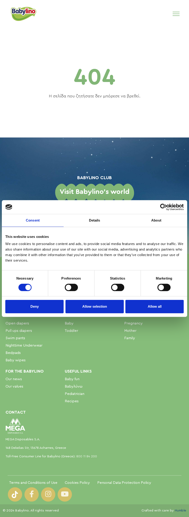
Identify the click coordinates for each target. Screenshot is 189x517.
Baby (69, 323)
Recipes (72, 401)
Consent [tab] (33, 220)
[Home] (23, 13)
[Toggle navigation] (176, 13)
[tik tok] (15, 494)
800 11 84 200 (86, 456)
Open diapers (17, 323)
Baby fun (72, 379)
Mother (130, 331)
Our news (14, 379)
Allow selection (94, 306)
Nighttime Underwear (24, 345)
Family (129, 338)
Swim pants (15, 338)
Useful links (78, 371)
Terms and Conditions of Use (33, 483)
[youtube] (65, 494)
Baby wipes (16, 360)
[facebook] (31, 494)
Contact (16, 412)
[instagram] (48, 494)
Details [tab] (94, 220)
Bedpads (13, 353)
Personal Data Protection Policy (124, 483)
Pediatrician (74, 394)
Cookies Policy (77, 483)
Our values (14, 386)
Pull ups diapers (19, 331)
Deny (34, 306)
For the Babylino (25, 371)
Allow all (155, 306)
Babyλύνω (74, 386)
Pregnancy (133, 323)
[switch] (71, 287)
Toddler (71, 331)
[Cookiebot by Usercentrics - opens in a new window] (163, 207)
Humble (180, 510)
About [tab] (156, 220)
